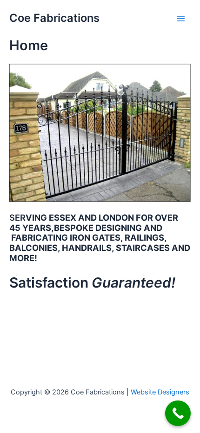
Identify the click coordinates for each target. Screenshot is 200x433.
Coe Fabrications (54, 18)
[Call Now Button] (178, 413)
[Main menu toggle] (181, 18)
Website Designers (160, 392)
